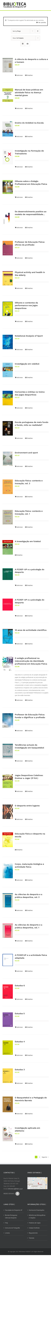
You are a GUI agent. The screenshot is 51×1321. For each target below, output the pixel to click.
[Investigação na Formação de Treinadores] (7, 156)
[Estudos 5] (7, 1019)
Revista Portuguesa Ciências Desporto (11, 1216)
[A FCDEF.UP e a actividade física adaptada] (7, 960)
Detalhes (30, 75)
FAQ (6, 1223)
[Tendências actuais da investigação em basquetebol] (7, 751)
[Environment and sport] (7, 458)
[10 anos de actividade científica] (7, 636)
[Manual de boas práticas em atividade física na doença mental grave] (7, 95)
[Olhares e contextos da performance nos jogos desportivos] (7, 308)
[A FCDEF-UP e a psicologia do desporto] (7, 574)
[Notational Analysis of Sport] (7, 342)
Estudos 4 (20, 1041)
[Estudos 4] (7, 1047)
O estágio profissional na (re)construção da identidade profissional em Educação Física (31, 661)
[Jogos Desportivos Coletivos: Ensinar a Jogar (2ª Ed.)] (7, 781)
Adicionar (20, 75)
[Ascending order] (37, 31)
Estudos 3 (20, 1069)
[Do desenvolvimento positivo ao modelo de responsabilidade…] (7, 217)
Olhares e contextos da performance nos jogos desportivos (26, 306)
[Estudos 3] (7, 1075)
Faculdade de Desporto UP (13, 1210)
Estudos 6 (20, 985)
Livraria (7, 1233)
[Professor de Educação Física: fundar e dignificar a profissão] (7, 720)
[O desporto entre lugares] (7, 811)
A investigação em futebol (28, 541)
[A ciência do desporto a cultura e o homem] (7, 65)
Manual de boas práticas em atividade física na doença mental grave (29, 92)
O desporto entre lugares (27, 805)
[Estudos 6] (7, 991)
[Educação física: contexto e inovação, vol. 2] (7, 486)
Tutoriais (31, 1238)
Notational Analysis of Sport (29, 336)
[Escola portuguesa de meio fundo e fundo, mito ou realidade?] (7, 428)
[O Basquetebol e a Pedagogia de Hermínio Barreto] (7, 1104)
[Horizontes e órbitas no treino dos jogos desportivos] (7, 398)
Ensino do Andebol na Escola (29, 123)
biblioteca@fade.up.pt (15, 1189)
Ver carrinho (42, 23)
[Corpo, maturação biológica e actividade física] (7, 871)
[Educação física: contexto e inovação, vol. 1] (7, 517)
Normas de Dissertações (36, 1210)
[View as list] (27, 43)
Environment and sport (26, 452)
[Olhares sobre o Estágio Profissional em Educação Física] (7, 187)
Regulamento (33, 1233)
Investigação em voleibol (27, 364)
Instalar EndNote (34, 1228)
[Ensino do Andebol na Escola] (7, 129)
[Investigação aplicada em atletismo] (7, 1134)
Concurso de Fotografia (12, 1228)
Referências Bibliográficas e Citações (37, 1216)
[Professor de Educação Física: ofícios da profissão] (7, 248)
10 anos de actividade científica (30, 630)
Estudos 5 (20, 1013)
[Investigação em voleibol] (7, 370)
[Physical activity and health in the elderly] (7, 278)
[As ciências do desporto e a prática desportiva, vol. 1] (7, 930)
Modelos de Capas (34, 1223)
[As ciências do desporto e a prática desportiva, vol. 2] (7, 900)
